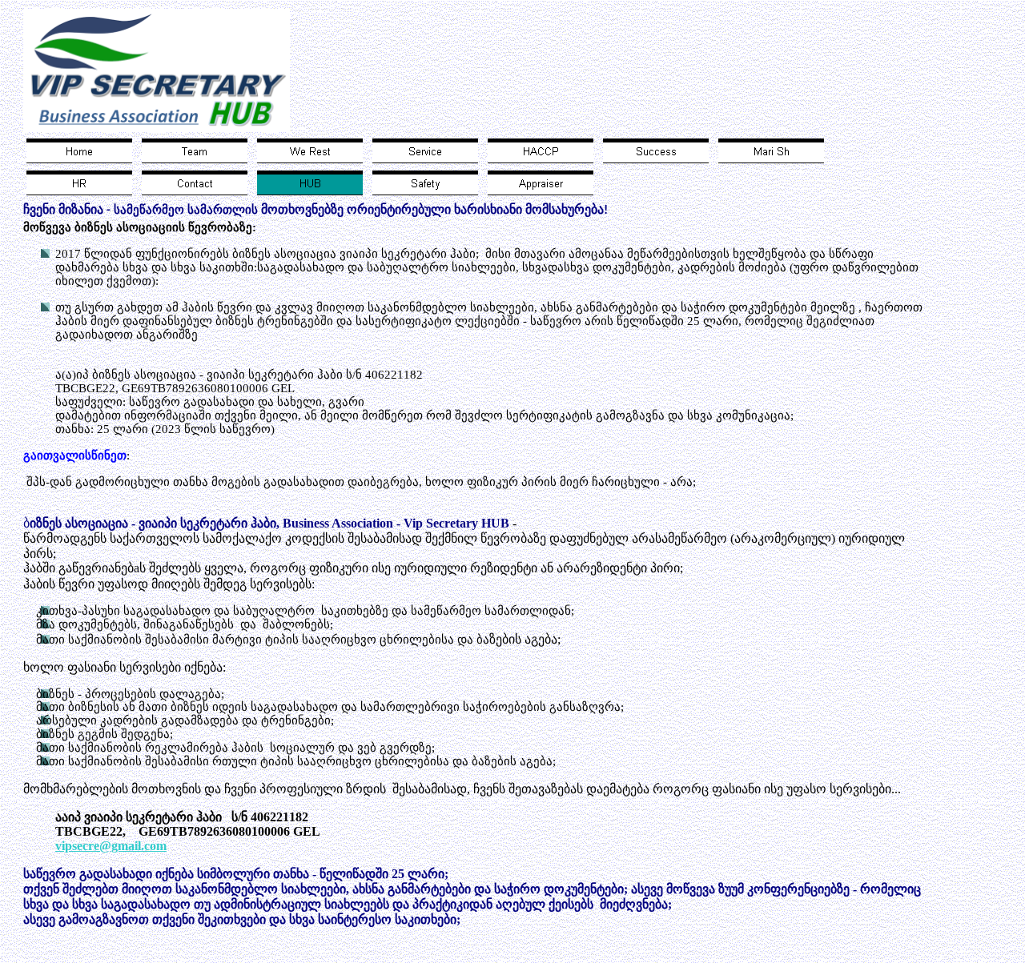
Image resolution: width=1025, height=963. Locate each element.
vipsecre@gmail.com (111, 846)
